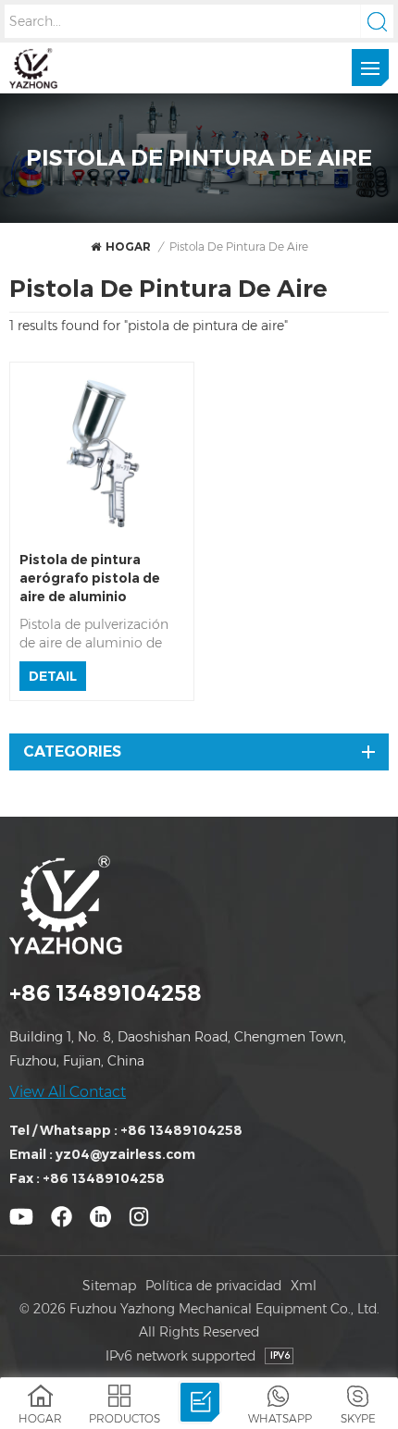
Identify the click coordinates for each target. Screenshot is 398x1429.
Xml (304, 1285)
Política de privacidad (213, 1285)
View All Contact (67, 1092)
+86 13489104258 (105, 992)
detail (53, 676)
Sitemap (109, 1285)
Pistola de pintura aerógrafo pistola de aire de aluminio (89, 578)
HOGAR (128, 246)
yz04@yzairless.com (125, 1154)
